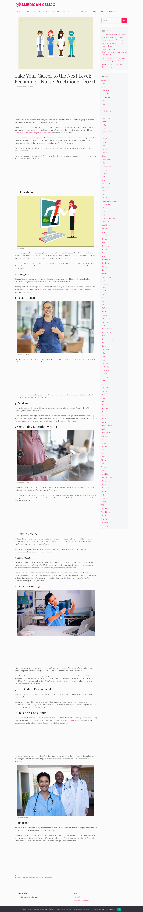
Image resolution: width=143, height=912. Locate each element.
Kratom (104, 294)
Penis (103, 360)
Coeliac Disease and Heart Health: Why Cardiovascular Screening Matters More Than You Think (113, 37)
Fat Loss (104, 208)
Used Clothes (106, 488)
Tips (18, 875)
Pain (103, 353)
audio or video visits (75, 263)
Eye (102, 194)
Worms (104, 519)
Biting (103, 115)
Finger (103, 215)
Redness (104, 391)
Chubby (104, 173)
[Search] (124, 20)
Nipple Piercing (107, 339)
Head (103, 242)
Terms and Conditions (81, 901)
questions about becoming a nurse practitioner (34, 133)
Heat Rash (105, 263)
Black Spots (105, 118)
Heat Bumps (105, 260)
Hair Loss (104, 239)
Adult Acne (30, 11)
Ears (103, 191)
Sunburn (104, 443)
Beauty (56, 11)
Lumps (103, 312)
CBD (103, 163)
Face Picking (106, 204)
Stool (103, 439)
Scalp (103, 398)
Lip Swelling (105, 308)
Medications (106, 318)
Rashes (104, 384)
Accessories (105, 80)
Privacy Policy (78, 897)
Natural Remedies (107, 329)
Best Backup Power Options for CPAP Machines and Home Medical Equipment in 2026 (114, 52)
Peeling (104, 356)
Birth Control (106, 111)
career (19, 877)
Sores (103, 422)
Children (104, 170)
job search (32, 877)
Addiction (104, 87)
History (104, 267)
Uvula (103, 491)
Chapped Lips (106, 166)
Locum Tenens (20, 395)
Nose (103, 343)
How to (104, 273)
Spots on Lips (106, 432)
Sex (102, 401)
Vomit (103, 502)
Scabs (103, 394)
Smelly (103, 419)
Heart (103, 256)
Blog (103, 128)
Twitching (104, 474)
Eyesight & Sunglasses (109, 201)
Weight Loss (106, 512)
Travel (103, 470)
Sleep (75, 11)
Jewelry (111, 11)
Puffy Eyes (105, 377)
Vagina (103, 495)
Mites (103, 325)
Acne (103, 83)
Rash (103, 381)
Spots (103, 429)
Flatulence (105, 222)
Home (19, 11)
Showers (104, 405)
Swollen (104, 450)
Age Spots (105, 94)
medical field (39, 877)
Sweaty (104, 446)
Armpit (103, 101)
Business (104, 152)
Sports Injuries (98, 11)
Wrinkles (104, 522)
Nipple (103, 336)
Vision (103, 498)
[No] (141, 909)
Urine (103, 484)
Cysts (103, 177)
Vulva (103, 505)
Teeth (103, 457)
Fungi (103, 232)
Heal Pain (104, 249)
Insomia (104, 280)
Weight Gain (106, 509)
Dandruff (104, 180)
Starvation (105, 436)
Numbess (104, 346)
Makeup (104, 315)
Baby (103, 104)
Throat (103, 460)
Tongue (104, 467)
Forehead (104, 229)
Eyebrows (105, 197)
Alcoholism (44, 11)
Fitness (84, 11)
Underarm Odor (107, 481)
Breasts (104, 142)
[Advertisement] (56, 104)
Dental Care (105, 184)
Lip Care (104, 305)
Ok (119, 909)
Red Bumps (105, 388)
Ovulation (105, 349)
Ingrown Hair (106, 277)
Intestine (104, 284)
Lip (102, 301)
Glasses (104, 235)
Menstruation (106, 322)
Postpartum (105, 367)
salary (50, 877)
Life (102, 298)
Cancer (104, 156)
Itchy (103, 287)
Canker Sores (106, 159)
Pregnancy (105, 370)
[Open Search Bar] (125, 11)
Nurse (46, 877)
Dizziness (105, 187)
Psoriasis (104, 374)
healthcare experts (71, 720)
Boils (103, 135)
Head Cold (105, 246)
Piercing (104, 363)
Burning (104, 149)
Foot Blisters (106, 225)
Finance (104, 211)
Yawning (104, 526)
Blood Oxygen (106, 132)
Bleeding (104, 121)
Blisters (104, 125)
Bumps (103, 146)
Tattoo (103, 453)
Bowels (104, 139)
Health (66, 11)
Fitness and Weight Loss (110, 218)
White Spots (105, 515)
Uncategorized (106, 477)
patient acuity (54, 541)
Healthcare (24, 877)
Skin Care (104, 408)
